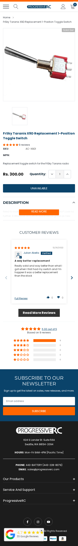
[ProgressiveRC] (10, 539)
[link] (27, 522)
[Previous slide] (6, 277)
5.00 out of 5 (49, 329)
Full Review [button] (21, 298)
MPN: (6, 155)
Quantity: (38, 174)
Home (6, 17)
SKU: (6, 148)
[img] (22, 247)
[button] (11, 144)
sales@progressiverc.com (43, 469)
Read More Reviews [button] (39, 312)
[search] (16, 7)
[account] (63, 6)
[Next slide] (72, 277)
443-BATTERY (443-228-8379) (44, 465)
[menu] (6, 7)
